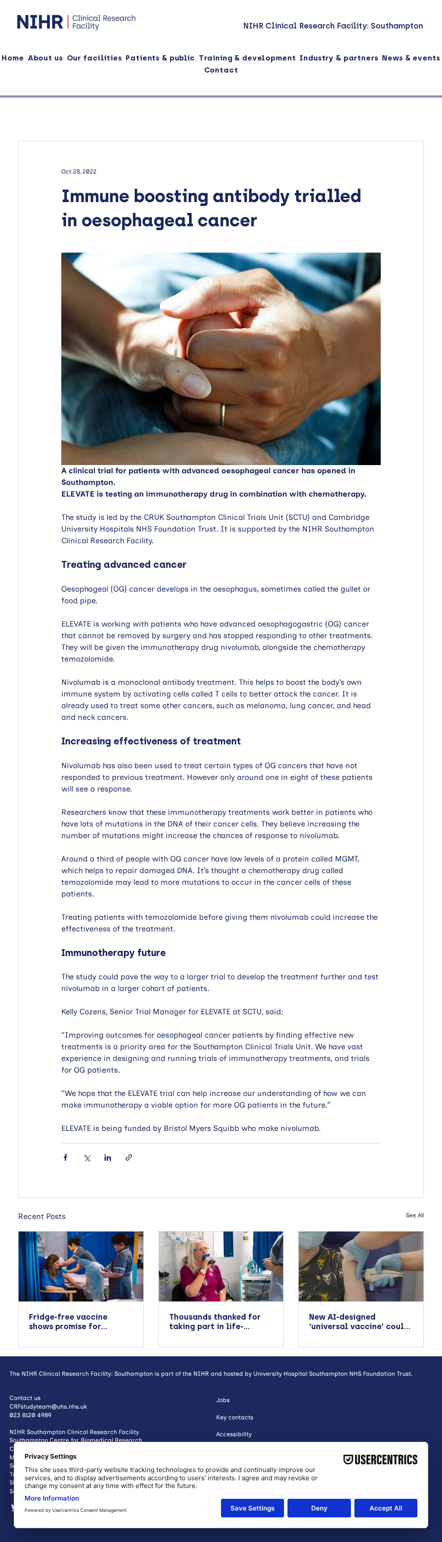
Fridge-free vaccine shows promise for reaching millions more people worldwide (75, 1321)
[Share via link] (129, 1157)
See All (415, 1215)
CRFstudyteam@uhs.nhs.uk (48, 1406)
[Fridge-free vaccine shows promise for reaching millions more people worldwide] (81, 1266)
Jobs (223, 1400)
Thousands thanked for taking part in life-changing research (215, 1321)
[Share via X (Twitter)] (86, 1157)
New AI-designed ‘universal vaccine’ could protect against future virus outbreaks (359, 1321)
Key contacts (234, 1417)
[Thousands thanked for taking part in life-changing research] (221, 1266)
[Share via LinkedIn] (108, 1157)
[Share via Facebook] (65, 1157)
